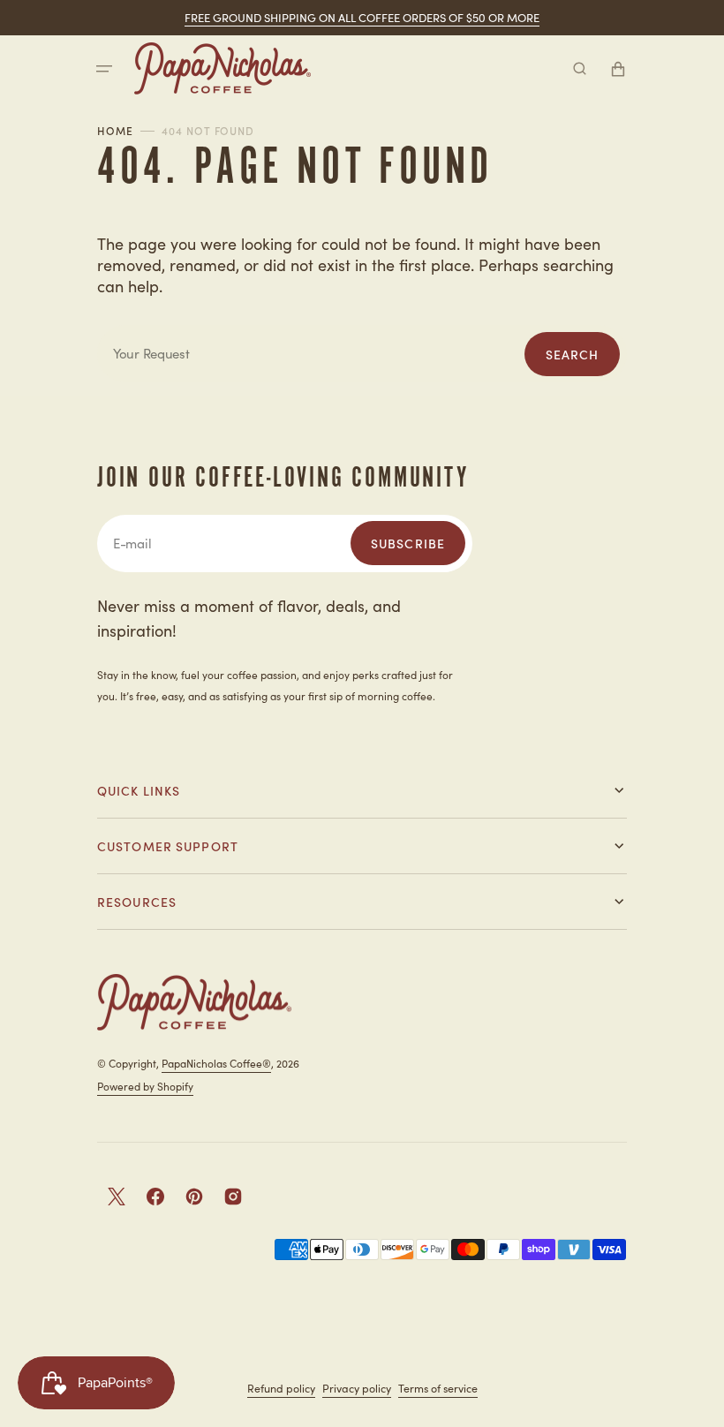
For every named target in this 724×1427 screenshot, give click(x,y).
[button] (104, 68)
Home (115, 130)
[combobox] (362, 353)
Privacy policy (356, 1387)
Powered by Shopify (145, 1085)
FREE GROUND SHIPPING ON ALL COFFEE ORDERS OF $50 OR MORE (362, 17)
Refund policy (281, 1387)
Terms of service (438, 1387)
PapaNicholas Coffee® (216, 1062)
